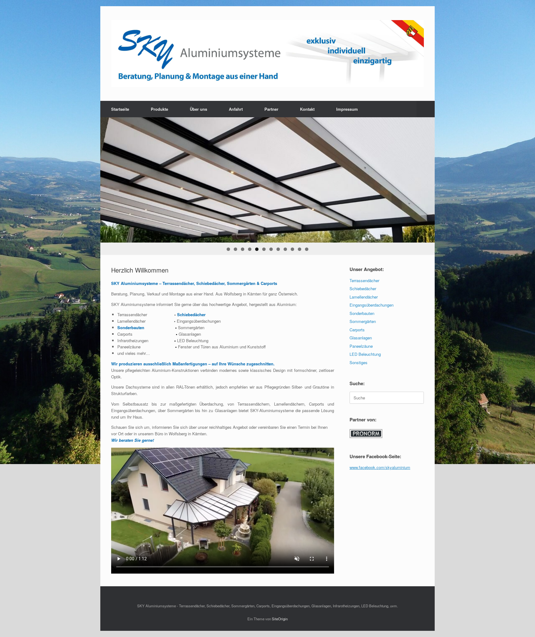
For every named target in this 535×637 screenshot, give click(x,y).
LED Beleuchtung (365, 354)
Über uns (198, 109)
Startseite (120, 109)
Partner (271, 109)
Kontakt (307, 109)
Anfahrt (236, 109)
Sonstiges (359, 362)
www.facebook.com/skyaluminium (380, 467)
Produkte (159, 109)
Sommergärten (363, 321)
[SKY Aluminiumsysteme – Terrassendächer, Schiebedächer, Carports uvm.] (267, 53)
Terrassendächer (364, 280)
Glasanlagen (361, 338)
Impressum (347, 109)
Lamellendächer (364, 297)
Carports (357, 330)
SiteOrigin (280, 618)
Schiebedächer (363, 288)
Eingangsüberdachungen (372, 305)
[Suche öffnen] (425, 109)
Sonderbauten (362, 313)
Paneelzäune (361, 346)
